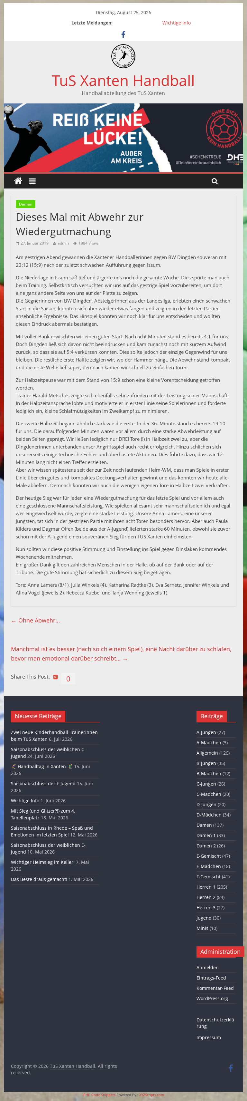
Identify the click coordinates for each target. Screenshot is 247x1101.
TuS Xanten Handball (123, 80)
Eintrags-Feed (211, 978)
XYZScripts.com (151, 1094)
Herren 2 (206, 897)
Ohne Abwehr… (35, 620)
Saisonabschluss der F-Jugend (43, 783)
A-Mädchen (209, 742)
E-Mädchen (209, 866)
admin (63, 243)
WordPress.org (212, 998)
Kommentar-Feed (215, 988)
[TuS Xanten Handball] (123, 48)
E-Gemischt (209, 856)
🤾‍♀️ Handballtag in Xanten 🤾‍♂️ (42, 766)
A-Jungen (206, 732)
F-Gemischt (209, 877)
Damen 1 (206, 835)
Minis (202, 928)
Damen (25, 204)
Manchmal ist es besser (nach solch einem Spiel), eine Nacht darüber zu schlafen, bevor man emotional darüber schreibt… (121, 653)
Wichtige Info (176, 23)
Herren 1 (206, 887)
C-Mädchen (209, 794)
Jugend (204, 918)
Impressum (209, 1037)
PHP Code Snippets (99, 1094)
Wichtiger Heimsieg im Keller (43, 862)
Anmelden (208, 967)
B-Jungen (206, 763)
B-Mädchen (209, 773)
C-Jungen (206, 784)
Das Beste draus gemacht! (39, 879)
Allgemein (207, 753)
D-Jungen (206, 804)
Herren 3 (206, 907)
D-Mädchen (209, 815)
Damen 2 (206, 846)
